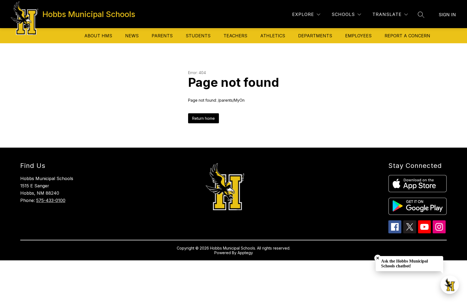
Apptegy (245, 252)
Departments (315, 35)
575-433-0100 (50, 200)
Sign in (447, 14)
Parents (162, 35)
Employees (358, 35)
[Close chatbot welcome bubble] (377, 258)
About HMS (98, 35)
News (132, 35)
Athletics (272, 35)
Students (198, 35)
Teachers (235, 35)
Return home (203, 118)
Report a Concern (407, 35)
